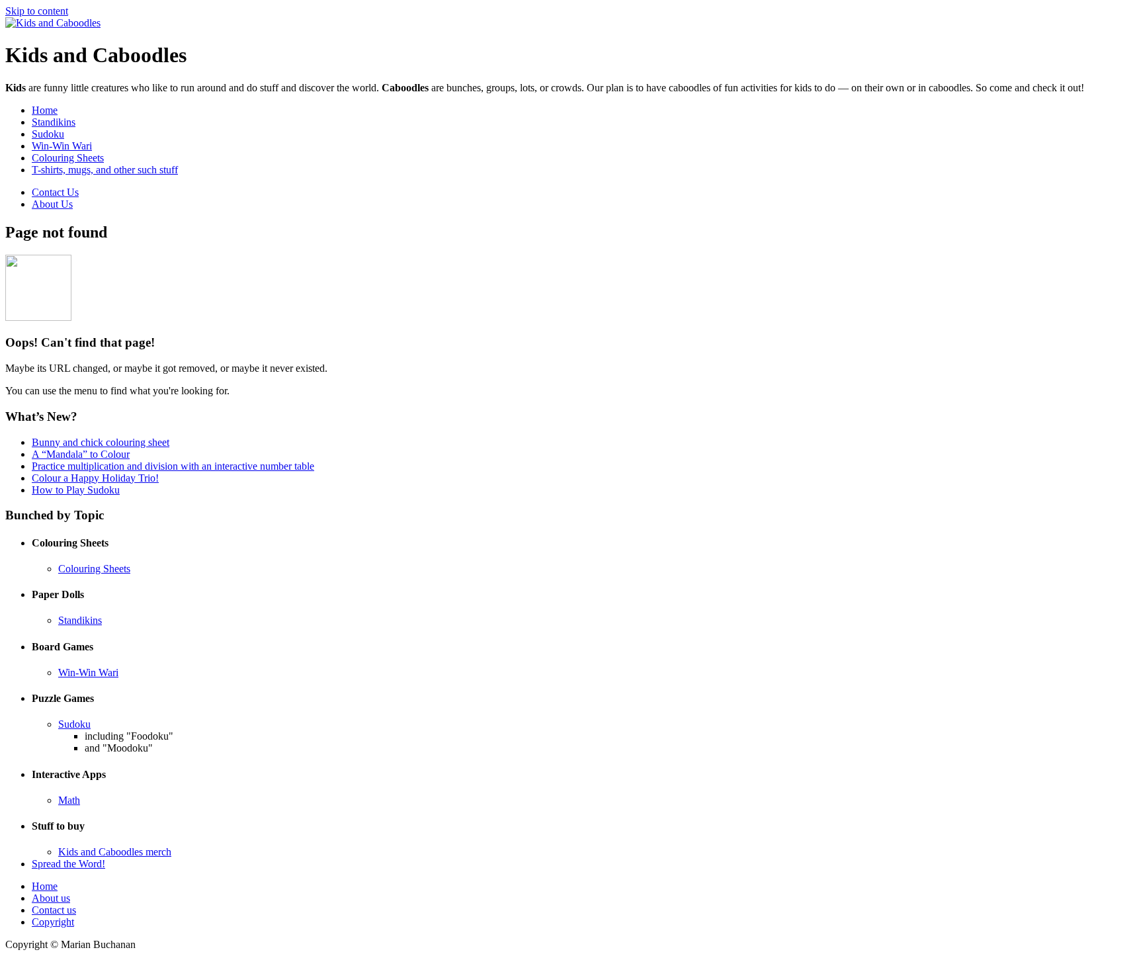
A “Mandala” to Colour (81, 454)
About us (51, 898)
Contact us (54, 910)
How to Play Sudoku (76, 490)
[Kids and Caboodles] (53, 22)
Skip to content (36, 11)
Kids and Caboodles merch (114, 851)
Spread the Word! (68, 863)
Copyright (53, 922)
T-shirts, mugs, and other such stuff (105, 169)
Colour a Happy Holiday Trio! (95, 478)
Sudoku (48, 134)
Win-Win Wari (62, 146)
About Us (52, 204)
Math (69, 800)
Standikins (53, 122)
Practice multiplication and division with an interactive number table (173, 466)
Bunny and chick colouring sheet (100, 442)
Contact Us (55, 192)
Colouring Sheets (68, 157)
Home (45, 110)
